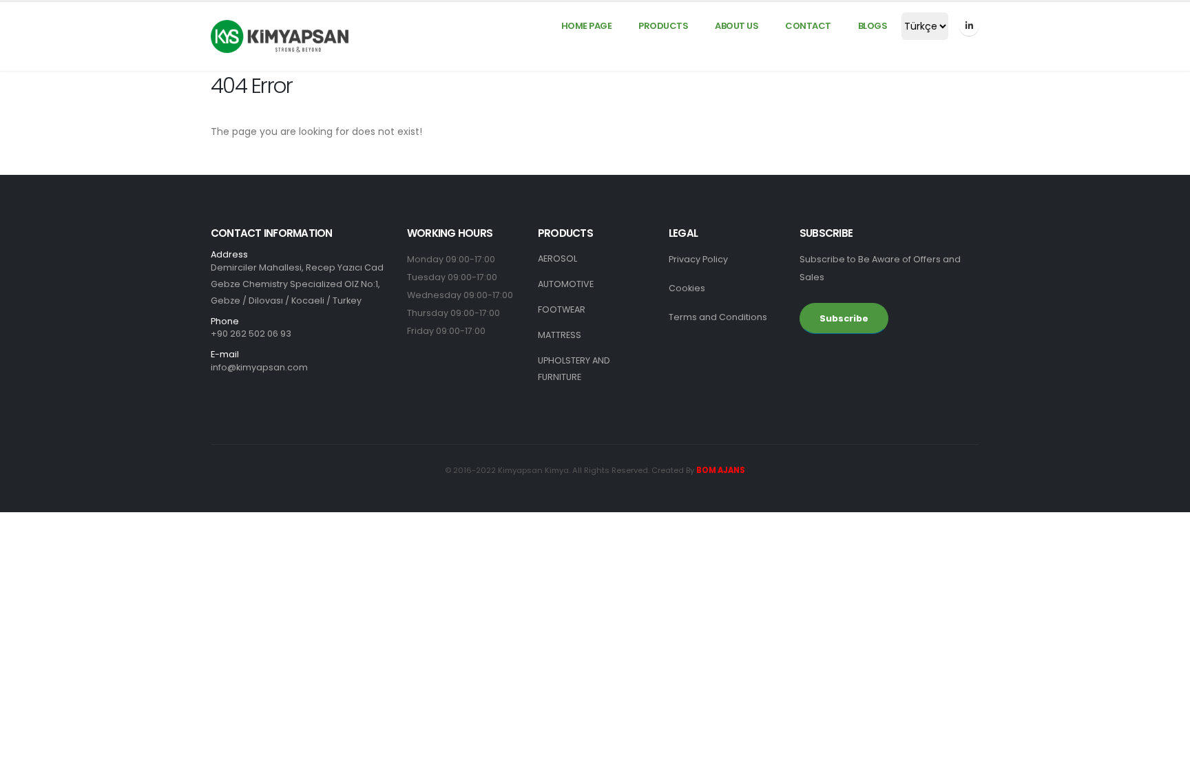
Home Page (586, 25)
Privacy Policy (698, 259)
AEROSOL (557, 258)
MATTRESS (559, 335)
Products (663, 25)
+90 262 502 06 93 (251, 333)
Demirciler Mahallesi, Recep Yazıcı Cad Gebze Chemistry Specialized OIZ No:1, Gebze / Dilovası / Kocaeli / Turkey (297, 278)
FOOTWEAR (561, 309)
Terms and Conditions (718, 317)
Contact (808, 25)
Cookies (687, 288)
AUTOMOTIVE (566, 284)
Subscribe (844, 318)
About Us (736, 25)
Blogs (873, 25)
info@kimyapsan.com (259, 367)
